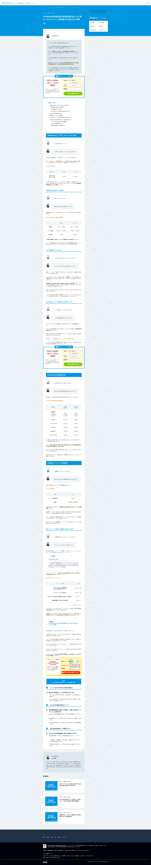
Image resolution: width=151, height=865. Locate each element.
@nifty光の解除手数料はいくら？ (57, 123)
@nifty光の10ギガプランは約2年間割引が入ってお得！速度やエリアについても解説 (64, 623)
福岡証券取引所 (58, 845)
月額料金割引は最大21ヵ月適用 (57, 107)
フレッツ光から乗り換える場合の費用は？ (59, 121)
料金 (102, 26)
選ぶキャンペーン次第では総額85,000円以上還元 (60, 117)
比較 (93, 26)
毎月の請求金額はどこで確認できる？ (58, 125)
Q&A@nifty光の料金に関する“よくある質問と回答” (60, 119)
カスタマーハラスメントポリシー (83, 850)
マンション (74, 82)
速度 (93, 22)
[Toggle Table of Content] (54, 102)
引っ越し (94, 30)
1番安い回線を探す (72, 93)
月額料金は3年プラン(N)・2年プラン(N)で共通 (59, 105)
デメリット (103, 30)
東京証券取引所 (52, 845)
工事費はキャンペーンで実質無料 (56, 115)
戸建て (73, 80)
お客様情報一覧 (66, 735)
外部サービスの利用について (59, 850)
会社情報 (44, 850)
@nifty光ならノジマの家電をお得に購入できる (60, 111)
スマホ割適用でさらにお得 (56, 109)
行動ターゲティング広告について (71, 850)
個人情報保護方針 (50, 850)
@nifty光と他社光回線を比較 (55, 113)
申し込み (102, 22)
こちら (64, 338)
